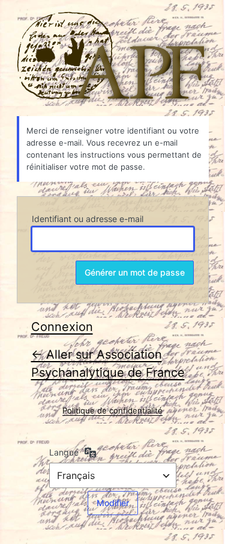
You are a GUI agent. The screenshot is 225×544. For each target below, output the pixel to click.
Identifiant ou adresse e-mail (87, 219)
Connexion (62, 327)
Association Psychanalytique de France (113, 56)
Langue (64, 452)
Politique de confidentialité (112, 410)
